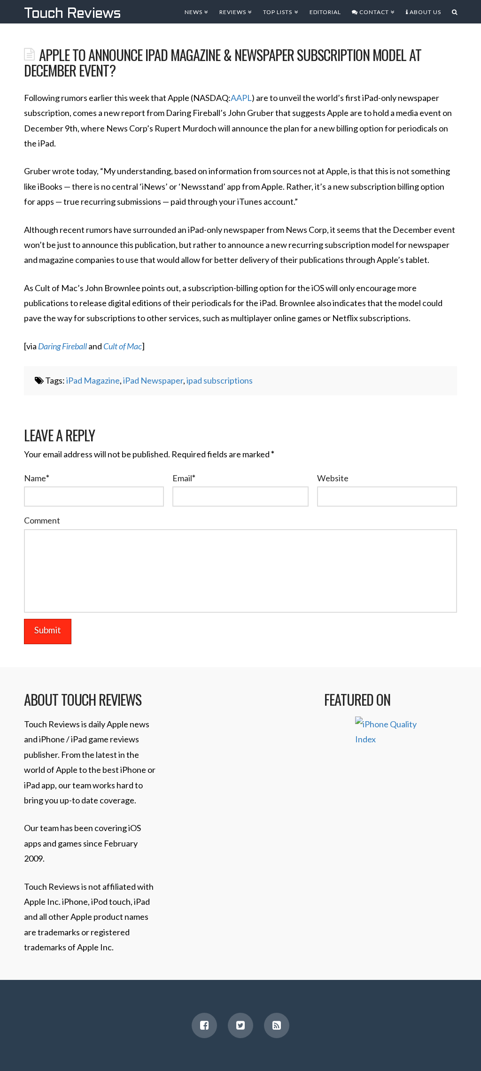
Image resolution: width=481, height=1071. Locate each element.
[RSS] (276, 1025)
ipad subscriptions (219, 380)
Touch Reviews (72, 14)
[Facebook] (204, 1025)
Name (36, 478)
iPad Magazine (93, 380)
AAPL (241, 97)
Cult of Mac (122, 346)
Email (183, 478)
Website (333, 478)
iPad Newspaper (153, 380)
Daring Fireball (62, 346)
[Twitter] (240, 1025)
